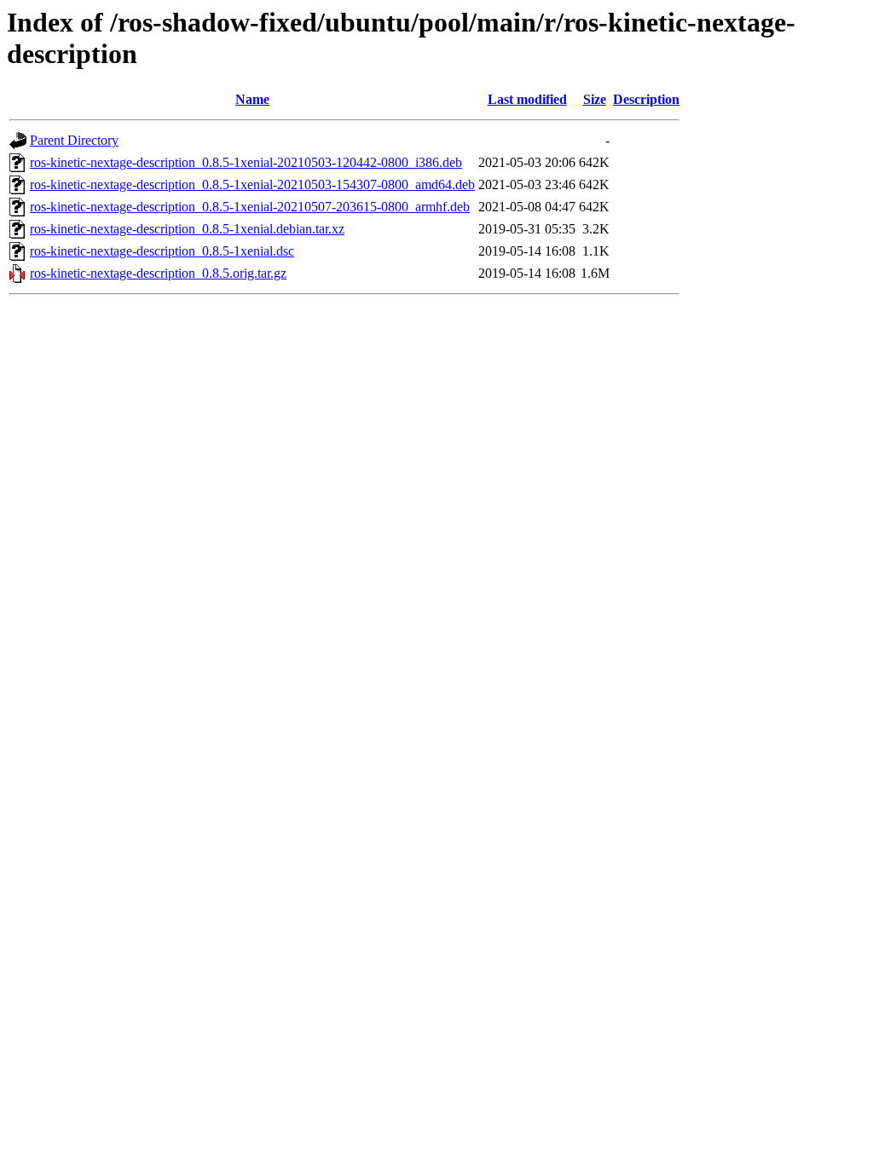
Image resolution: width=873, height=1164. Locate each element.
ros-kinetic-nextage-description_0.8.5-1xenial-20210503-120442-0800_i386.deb (246, 162)
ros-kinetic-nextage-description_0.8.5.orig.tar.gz (158, 273)
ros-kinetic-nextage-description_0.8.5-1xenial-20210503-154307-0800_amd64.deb (252, 184)
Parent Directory (74, 140)
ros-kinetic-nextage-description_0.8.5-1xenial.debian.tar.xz (187, 229)
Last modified (527, 99)
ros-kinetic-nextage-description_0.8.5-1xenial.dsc (162, 251)
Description (646, 99)
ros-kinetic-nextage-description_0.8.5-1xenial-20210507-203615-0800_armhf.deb (250, 206)
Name (252, 99)
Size (594, 99)
